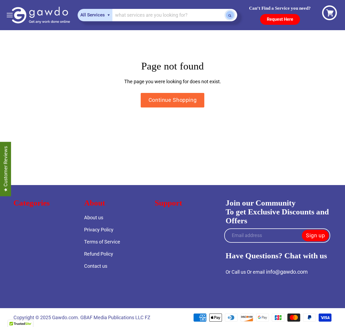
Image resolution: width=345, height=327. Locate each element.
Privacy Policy (98, 229)
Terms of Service (102, 242)
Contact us (95, 266)
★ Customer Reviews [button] (5, 169)
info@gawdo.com (287, 272)
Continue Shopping (172, 100)
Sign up (315, 235)
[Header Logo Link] (41, 15)
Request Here (280, 19)
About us (93, 217)
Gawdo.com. (66, 317)
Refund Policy (98, 254)
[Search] (230, 15)
